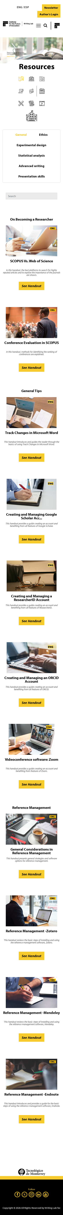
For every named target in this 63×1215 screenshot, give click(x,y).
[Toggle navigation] (38, 25)
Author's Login (49, 14)
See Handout (31, 286)
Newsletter (51, 7)
